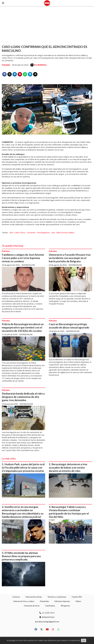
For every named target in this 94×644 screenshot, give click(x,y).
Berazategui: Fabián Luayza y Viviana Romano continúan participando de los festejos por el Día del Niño (69, 511)
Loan (53, 232)
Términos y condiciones (56, 597)
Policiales (6, 65)
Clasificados (50, 606)
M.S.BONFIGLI (40, 65)
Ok (83, 640)
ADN (11, 232)
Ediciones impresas (62, 601)
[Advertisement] (47, 24)
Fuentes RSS (77, 597)
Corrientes (31, 232)
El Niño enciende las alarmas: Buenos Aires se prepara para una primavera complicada (21, 556)
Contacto (16, 597)
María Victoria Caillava (65, 232)
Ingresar (66, 606)
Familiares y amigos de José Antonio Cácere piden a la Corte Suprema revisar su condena (23, 258)
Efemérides (44, 601)
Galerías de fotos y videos (23, 601)
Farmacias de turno (32, 606)
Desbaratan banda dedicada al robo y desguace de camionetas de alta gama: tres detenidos (23, 397)
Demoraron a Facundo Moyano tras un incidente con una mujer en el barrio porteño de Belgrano (70, 258)
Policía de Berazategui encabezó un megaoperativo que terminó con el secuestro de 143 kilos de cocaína (23, 327)
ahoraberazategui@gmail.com (47, 621)
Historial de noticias (33, 597)
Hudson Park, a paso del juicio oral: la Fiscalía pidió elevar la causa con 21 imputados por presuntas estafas (23, 467)
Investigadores (43, 232)
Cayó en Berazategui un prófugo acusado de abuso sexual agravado (69, 326)
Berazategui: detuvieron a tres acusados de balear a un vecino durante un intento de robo (68, 467)
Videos (78, 601)
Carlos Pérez (19, 232)
